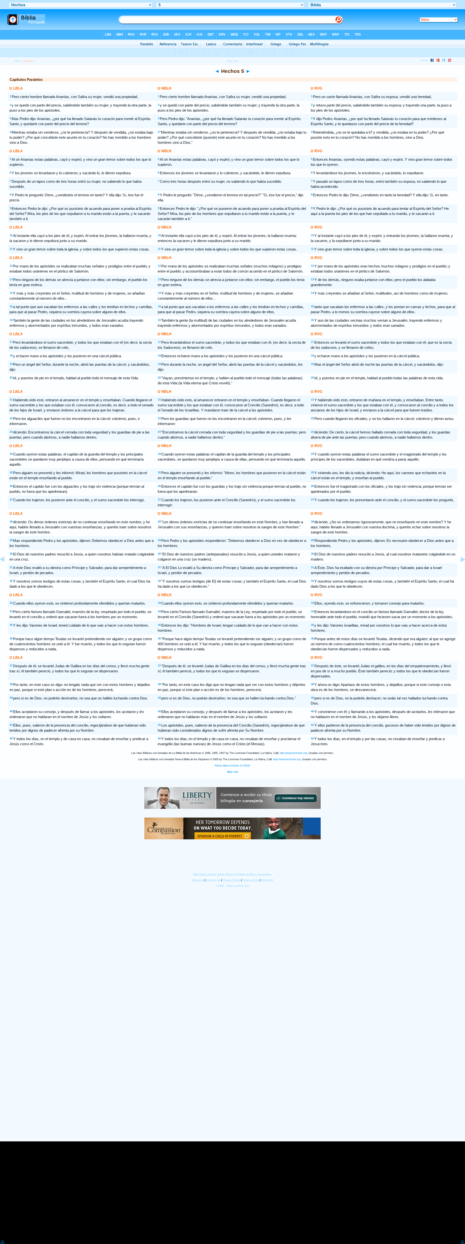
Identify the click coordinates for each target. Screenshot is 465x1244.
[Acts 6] (459, 570)
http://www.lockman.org (293, 752)
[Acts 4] (6, 570)
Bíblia (17, 61)
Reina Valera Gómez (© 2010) (232, 765)
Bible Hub (232, 771)
